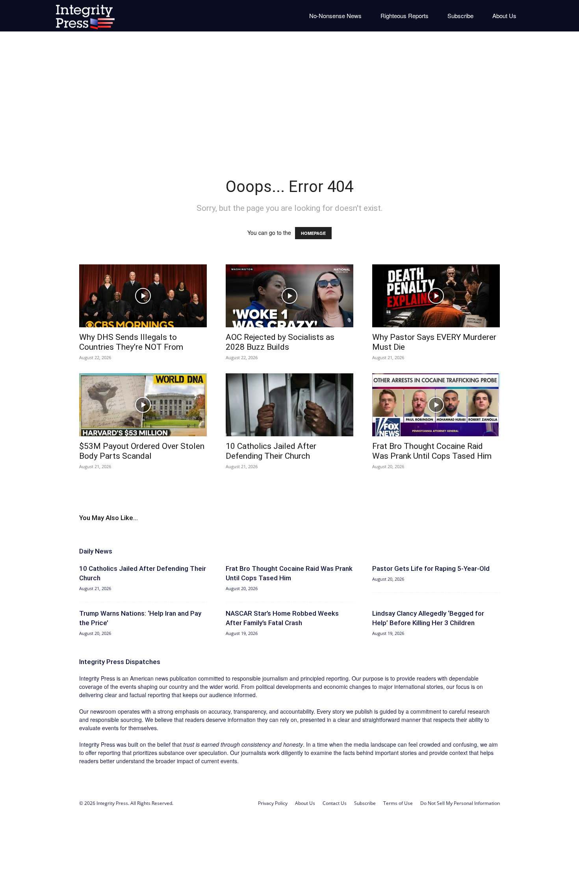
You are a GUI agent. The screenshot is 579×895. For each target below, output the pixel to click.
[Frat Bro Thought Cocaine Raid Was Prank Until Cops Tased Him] (436, 404)
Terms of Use (398, 803)
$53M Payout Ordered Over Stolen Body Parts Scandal (141, 451)
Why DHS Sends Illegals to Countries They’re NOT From (131, 342)
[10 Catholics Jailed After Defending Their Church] (289, 404)
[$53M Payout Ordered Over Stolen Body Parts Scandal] (143, 404)
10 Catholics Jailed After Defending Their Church (271, 451)
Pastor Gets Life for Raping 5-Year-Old (431, 568)
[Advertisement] (289, 98)
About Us (504, 15)
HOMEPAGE (313, 233)
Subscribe (460, 15)
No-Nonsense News (335, 15)
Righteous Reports (404, 15)
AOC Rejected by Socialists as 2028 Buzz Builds (280, 342)
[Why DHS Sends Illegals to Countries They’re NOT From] (143, 295)
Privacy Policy (273, 803)
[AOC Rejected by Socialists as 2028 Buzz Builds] (289, 295)
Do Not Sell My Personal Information (460, 803)
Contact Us (335, 803)
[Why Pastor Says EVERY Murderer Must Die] (436, 295)
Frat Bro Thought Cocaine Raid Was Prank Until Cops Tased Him (432, 451)
